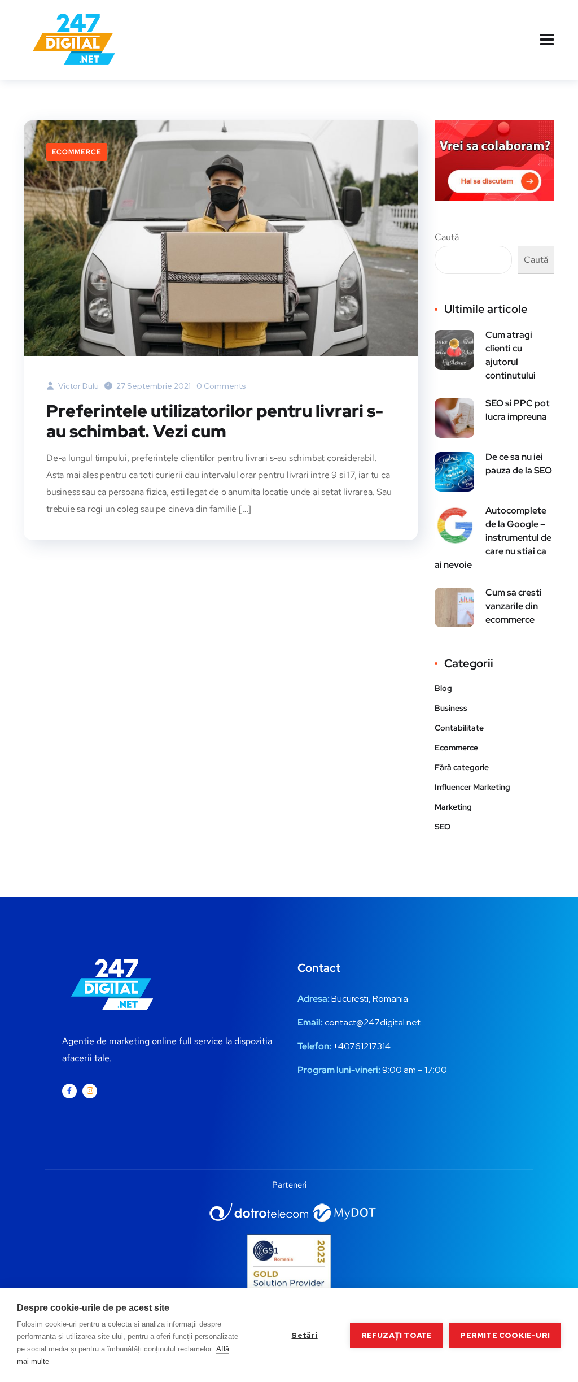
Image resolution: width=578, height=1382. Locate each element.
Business (451, 708)
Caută (447, 237)
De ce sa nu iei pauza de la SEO (518, 463)
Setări (304, 1335)
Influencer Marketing (472, 787)
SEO (442, 827)
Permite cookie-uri (505, 1335)
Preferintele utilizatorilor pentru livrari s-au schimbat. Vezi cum (214, 421)
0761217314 (367, 1046)
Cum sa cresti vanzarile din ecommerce (513, 605)
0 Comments (221, 386)
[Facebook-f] (69, 1091)
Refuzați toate (396, 1335)
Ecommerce (77, 152)
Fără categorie (462, 767)
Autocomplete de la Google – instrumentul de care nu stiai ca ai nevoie (493, 538)
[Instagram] (89, 1091)
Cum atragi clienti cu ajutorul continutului (510, 355)
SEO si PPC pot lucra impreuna (517, 410)
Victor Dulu (77, 386)
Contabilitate (459, 728)
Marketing (453, 807)
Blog (443, 688)
